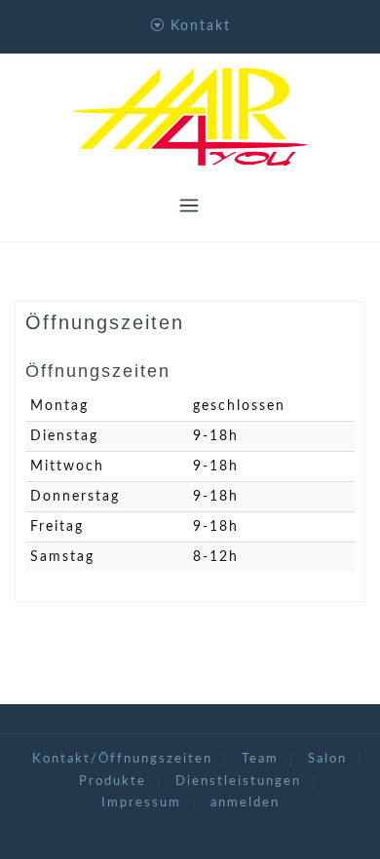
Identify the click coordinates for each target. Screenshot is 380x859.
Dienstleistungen (238, 781)
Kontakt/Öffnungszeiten (122, 759)
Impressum (141, 803)
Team (260, 759)
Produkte (112, 781)
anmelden (245, 803)
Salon (327, 759)
